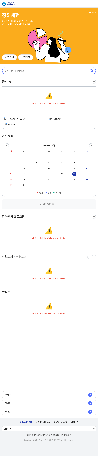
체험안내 (9, 57)
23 (11, 179)
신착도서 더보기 (94, 257)
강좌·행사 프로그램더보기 (94, 217)
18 (36, 174)
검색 (91, 70)
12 (49, 168)
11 (36, 168)
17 (24, 174)
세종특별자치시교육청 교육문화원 (8, 4)
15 (87, 168)
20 (62, 174)
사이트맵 (74, 422)
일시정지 (89, 257)
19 (49, 174)
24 (24, 179)
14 (74, 168)
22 (87, 174)
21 (74, 174)
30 (11, 185)
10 (24, 168)
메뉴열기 (94, 4)
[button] (90, 12)
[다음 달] (91, 145)
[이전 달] (7, 145)
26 (49, 179)
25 (36, 179)
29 (87, 179)
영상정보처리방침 (61, 422)
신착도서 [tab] (7, 257)
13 (62, 168)
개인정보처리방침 (43, 422)
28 (74, 179)
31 (24, 185)
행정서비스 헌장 (26, 422)
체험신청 (25, 57)
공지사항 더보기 (94, 82)
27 (62, 179)
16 (11, 174)
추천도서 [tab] (21, 257)
